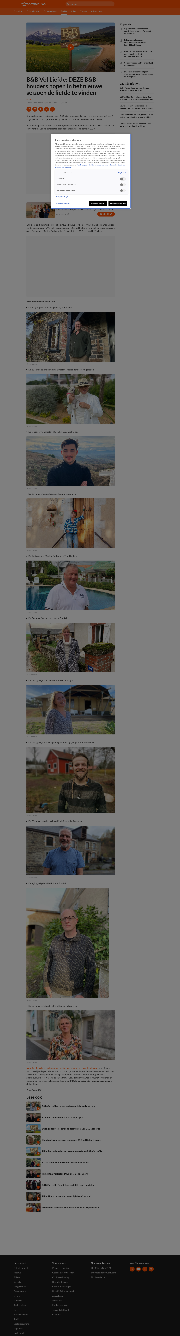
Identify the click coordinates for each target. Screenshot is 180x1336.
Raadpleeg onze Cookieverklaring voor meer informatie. (97, 165)
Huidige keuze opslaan (98, 203)
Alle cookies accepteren (118, 203)
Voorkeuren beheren (63, 203)
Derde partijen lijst (61, 197)
